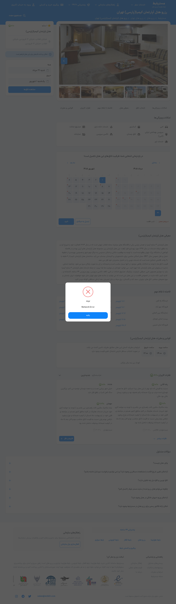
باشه (88, 315)
